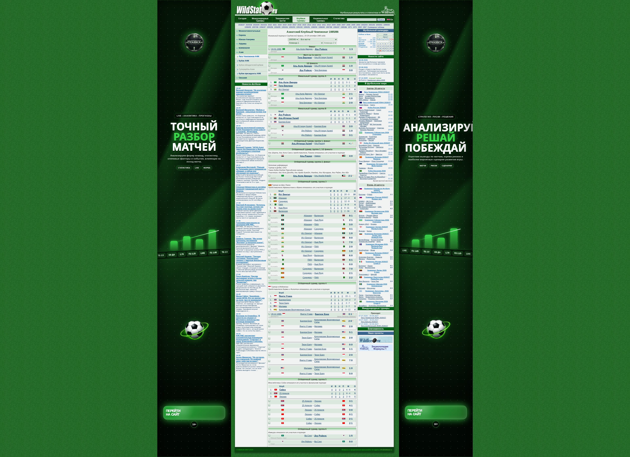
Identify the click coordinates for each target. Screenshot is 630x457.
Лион (361, 98)
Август (385, 37)
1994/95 (277, 27)
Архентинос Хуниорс (374, 297)
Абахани (283, 198)
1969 (360, 27)
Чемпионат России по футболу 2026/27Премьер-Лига (377, 190)
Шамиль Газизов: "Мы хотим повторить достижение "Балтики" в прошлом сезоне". (250, 240)
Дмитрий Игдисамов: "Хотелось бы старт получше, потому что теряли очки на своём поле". (250, 207)
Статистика (339, 19)
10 (378, 46)
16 (393, 46)
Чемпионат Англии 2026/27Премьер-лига (377, 228)
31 (378, 53)
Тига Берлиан (305, 57)
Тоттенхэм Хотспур (366, 147)
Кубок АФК (244, 61)
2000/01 (379, 25)
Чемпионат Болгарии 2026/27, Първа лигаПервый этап (377, 235)
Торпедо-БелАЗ (365, 217)
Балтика (362, 194)
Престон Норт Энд (366, 154)
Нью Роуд (283, 208)
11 (380, 46)
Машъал (362, 138)
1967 (365, 27)
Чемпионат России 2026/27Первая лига (377, 198)
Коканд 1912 (364, 224)
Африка (242, 44)
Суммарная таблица (376, 27)
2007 (344, 25)
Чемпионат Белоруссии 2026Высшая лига (377, 212)
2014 (309, 25)
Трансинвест (364, 274)
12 (383, 46)
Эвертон (379, 154)
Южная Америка (247, 39)
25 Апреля (284, 393)
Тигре (361, 295)
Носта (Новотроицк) (366, 110)
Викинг (361, 94)
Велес (361, 205)
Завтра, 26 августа (376, 88)
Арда (379, 241)
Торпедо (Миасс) (365, 113)
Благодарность (376, 328)
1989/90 (314, 27)
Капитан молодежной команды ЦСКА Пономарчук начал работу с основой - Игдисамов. (250, 130)
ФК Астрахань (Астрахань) (370, 118)
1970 (355, 27)
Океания (243, 78)
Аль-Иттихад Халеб (323, 57)
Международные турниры (260, 19)
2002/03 (364, 25)
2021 (275, 25)
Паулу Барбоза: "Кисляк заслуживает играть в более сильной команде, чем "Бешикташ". (249, 279)
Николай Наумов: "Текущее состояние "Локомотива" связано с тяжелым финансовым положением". (251, 259)
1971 (350, 27)
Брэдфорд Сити (365, 145)
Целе (361, 96)
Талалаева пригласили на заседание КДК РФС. (248, 224)
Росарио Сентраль (375, 299)
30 (393, 51)
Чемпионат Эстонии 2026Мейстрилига (377, 165)
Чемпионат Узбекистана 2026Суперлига (377, 133)
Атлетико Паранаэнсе (377, 305)
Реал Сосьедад (378, 161)
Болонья (362, 266)
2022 (270, 25)
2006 (348, 25)
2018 (290, 25)
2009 (334, 25)
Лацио (370, 266)
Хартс (372, 105)
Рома (361, 267)
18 (380, 48)
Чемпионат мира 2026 (376, 80)
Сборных (362, 45)
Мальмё (362, 288)
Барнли (376, 145)
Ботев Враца (364, 240)
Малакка (283, 306)
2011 (324, 25)
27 (385, 51)
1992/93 (292, 27)
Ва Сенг (308, 436)
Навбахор (371, 138)
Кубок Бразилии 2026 (377, 171)
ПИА (281, 205)
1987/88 (329, 27)
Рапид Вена (363, 105)
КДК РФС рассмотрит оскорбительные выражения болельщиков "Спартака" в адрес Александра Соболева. (249, 338)
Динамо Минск (372, 215)
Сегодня (242, 19)
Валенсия (283, 211)
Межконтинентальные (249, 31)
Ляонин (282, 397)
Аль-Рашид (319, 143)
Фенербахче (370, 98)
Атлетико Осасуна (366, 257)
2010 (329, 25)
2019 (285, 25)
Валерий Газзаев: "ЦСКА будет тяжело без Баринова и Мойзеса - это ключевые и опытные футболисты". (250, 150)
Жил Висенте (364, 281)
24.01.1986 (276, 49)
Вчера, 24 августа (375, 185)
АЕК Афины (363, 100)
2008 (339, 25)
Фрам (372, 250)
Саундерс (283, 201)
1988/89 (321, 27)
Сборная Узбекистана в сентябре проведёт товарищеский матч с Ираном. (251, 189)
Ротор (361, 203)
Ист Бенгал (284, 89)
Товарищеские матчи (282, 19)
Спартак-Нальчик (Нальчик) (372, 129)
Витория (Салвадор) (368, 178)
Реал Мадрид (364, 161)
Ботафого (363, 305)
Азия (241, 52)
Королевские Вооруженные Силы (294, 310)
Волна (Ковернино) (369, 114)
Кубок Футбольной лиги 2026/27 (377, 143)
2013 (314, 25)
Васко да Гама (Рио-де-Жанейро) (372, 177)
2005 (353, 25)
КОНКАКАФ (244, 48)
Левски (373, 100)
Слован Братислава (373, 96)
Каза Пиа (375, 281)
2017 (294, 25)
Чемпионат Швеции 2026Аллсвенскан (377, 285)
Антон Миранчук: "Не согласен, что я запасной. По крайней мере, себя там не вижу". (250, 359)
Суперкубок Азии (247, 69)
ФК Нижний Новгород (367, 207)
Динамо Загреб (372, 94)
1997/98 (255, 27)
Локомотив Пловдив (367, 241)
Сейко (282, 390)
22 (390, 48)
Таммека (362, 168)
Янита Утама (285, 296)
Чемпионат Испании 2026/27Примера (377, 158)
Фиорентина (370, 267)
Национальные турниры (320, 19)
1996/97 (262, 27)
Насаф (371, 140)
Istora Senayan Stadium (346, 316)
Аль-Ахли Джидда (304, 49)
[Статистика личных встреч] (269, 49)
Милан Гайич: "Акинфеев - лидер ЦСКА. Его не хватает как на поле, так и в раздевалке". (250, 298)
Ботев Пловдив (377, 240)
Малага (362, 259)
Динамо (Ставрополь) (367, 117)
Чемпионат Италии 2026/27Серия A (377, 262)
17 (378, 48)
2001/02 (372, 25)
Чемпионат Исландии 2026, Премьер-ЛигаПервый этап (377, 246)
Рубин (369, 194)
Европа (242, 35)
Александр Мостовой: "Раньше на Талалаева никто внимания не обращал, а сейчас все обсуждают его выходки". (251, 170)
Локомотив (363, 136)
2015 (304, 25)
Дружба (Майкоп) (365, 121)
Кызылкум (363, 140)
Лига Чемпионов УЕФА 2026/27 (377, 92)
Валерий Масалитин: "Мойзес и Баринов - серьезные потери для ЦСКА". (251, 112)
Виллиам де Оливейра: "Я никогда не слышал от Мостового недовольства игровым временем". (248, 319)
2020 (280, 25)
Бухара (374, 224)
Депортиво (371, 259)
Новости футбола (251, 84)
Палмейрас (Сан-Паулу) (368, 173)
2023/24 (264, 25)
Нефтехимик (371, 203)
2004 (358, 25)
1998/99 (248, 27)
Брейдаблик (363, 250)
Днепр (375, 217)
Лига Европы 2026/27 (369, 322)
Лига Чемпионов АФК (249, 56)
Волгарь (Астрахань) (367, 128)
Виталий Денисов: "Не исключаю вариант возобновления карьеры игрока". (251, 92)
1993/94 (285, 27)
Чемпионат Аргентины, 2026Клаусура (377, 292)
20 (385, 48)
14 (388, 46)
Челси (369, 231)
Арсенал (369, 205)
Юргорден (371, 288)
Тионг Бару (284, 303)
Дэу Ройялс (321, 49)
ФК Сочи (369, 201)
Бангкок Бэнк (284, 122)
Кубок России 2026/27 (377, 107)
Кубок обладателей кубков (251, 65)
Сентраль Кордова (372, 295)
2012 (319, 25)
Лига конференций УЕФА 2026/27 (377, 102)
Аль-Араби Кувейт (322, 176)
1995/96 (270, 27)
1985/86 (344, 27)
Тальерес (362, 299)
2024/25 (256, 25)
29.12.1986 (276, 314)
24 (378, 51)
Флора (370, 168)
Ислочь (361, 215)
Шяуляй (374, 274)
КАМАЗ (361, 201)
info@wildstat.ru (386, 450)
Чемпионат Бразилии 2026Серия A (377, 302)
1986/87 (336, 27)
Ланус (361, 297)
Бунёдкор (373, 136)
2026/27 (241, 25)
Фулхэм (362, 231)
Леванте (378, 257)
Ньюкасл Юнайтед (366, 151)
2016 (299, 25)
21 (388, 48)
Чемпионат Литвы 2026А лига (377, 271)
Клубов (361, 43)
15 (390, 46)
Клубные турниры (301, 19)
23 (393, 48)
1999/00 (386, 25)
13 (385, 46)
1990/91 (307, 27)
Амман (317, 156)
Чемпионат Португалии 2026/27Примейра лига (377, 278)
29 (390, 51)
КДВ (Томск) (363, 124)
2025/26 (249, 25)
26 (383, 51)
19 (383, 48)
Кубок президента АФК (250, 73)
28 (388, 51)
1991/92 (299, 27)
